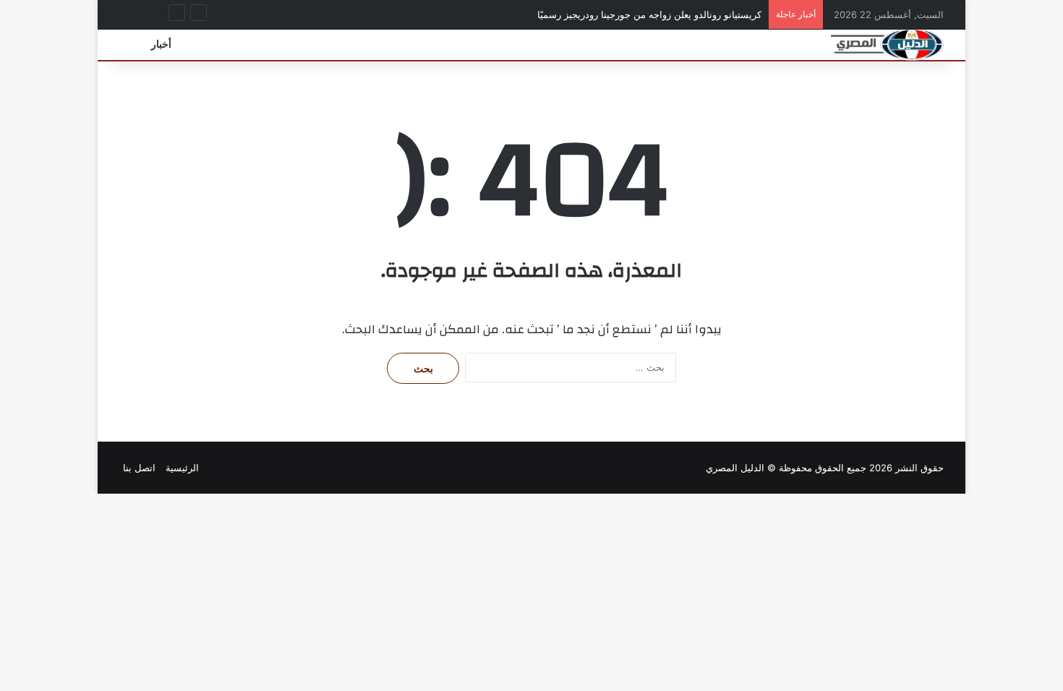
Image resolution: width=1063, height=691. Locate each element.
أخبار (161, 44)
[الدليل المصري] (887, 44)
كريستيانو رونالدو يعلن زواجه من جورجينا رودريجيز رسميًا (649, 14)
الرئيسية (182, 467)
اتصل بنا (139, 467)
